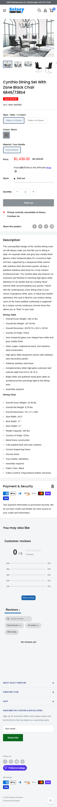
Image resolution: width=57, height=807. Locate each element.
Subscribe (13, 737)
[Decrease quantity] (17, 192)
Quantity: (7, 191)
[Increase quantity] (33, 192)
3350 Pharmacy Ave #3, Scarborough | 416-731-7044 (29, 2)
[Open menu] (4, 10)
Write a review (28, 598)
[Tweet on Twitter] (46, 226)
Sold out (28, 202)
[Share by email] (52, 226)
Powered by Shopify (11, 801)
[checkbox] (12, 632)
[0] (51, 10)
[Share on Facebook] (34, 226)
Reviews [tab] (13, 609)
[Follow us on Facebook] (5, 761)
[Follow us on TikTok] (22, 761)
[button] (29, 563)
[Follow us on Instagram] (11, 761)
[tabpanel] (28, 645)
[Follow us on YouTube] (17, 761)
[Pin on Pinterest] (40, 226)
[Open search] (39, 10)
